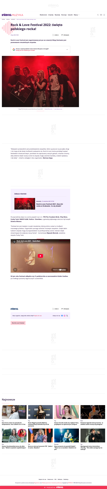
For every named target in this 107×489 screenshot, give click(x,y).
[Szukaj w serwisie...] (97, 15)
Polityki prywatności (46, 482)
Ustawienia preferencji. (56, 482)
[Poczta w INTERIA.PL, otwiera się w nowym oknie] (101, 15)
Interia (3, 19)
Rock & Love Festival (18, 323)
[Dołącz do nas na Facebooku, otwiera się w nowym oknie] (62, 315)
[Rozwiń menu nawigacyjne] (104, 15)
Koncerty (13, 19)
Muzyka (8, 19)
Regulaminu (37, 482)
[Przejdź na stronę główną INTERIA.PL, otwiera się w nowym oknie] (7, 15)
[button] (70, 15)
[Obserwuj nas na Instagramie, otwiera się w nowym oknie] (64, 315)
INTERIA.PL (70, 482)
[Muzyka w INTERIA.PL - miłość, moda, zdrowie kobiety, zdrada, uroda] (17, 15)
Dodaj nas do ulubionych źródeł (32, 50)
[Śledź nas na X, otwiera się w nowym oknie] (67, 315)
